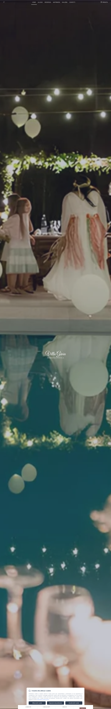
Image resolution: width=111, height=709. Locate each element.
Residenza (48, 2)
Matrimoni (56, 2)
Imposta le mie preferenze (55, 703)
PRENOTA (105, 2)
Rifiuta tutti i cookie (37, 703)
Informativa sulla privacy (43, 699)
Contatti (72, 2)
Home (34, 2)
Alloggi (40, 2)
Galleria (64, 2)
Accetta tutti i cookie (74, 703)
